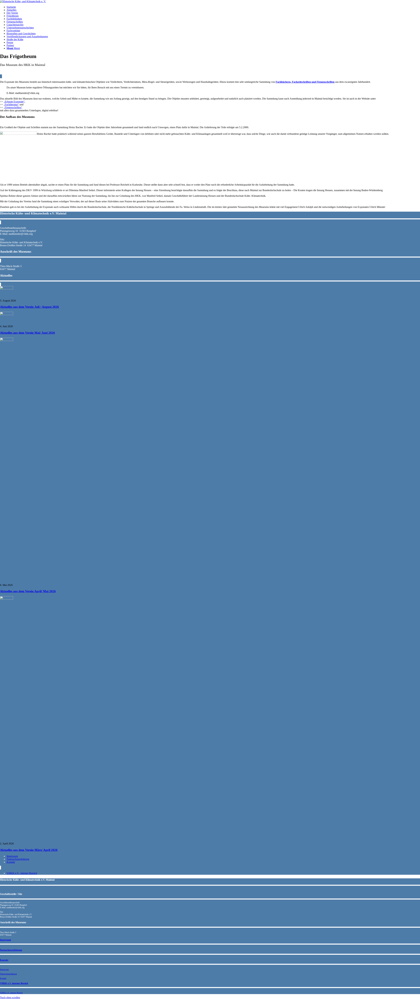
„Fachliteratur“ (11, 104)
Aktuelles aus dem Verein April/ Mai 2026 (28, 591)
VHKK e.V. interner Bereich (22, 873)
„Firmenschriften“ (13, 107)
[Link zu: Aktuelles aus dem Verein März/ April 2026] (6, 598)
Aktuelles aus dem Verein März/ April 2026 (29, 850)
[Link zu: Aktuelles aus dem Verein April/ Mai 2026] (6, 340)
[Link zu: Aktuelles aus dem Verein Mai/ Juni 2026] (6, 314)
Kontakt (11, 862)
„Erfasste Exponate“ (14, 101)
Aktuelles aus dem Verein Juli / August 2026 (29, 307)
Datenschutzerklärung (18, 859)
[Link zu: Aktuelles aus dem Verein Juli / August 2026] (6, 288)
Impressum (12, 856)
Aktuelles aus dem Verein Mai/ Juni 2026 (27, 332)
